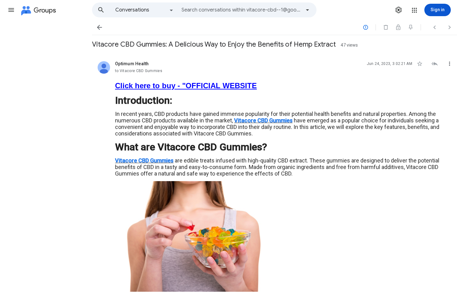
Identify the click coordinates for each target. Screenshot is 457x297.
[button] (11, 9)
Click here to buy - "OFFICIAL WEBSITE (186, 85)
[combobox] (241, 10)
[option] (144, 10)
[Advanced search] (307, 10)
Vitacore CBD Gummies (263, 120)
